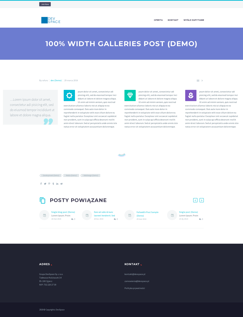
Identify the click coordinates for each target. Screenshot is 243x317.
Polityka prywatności (134, 288)
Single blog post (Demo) (63, 212)
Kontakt (173, 20)
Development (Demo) (51, 175)
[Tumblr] (53, 184)
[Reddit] (61, 184)
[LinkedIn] (57, 184)
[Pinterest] (49, 184)
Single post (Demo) (188, 212)
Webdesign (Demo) (91, 175)
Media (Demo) (71, 175)
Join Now (45, 4)
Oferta (158, 20)
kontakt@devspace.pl (134, 274)
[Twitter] (45, 184)
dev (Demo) (56, 80)
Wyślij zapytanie (194, 20)
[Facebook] (41, 184)
